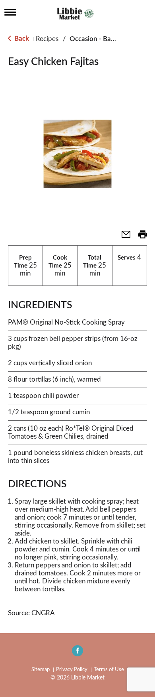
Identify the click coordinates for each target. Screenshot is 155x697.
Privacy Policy (71, 669)
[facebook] (77, 653)
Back (21, 38)
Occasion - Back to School (108, 38)
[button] (122, 237)
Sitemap (40, 669)
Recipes (47, 38)
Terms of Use (109, 669)
